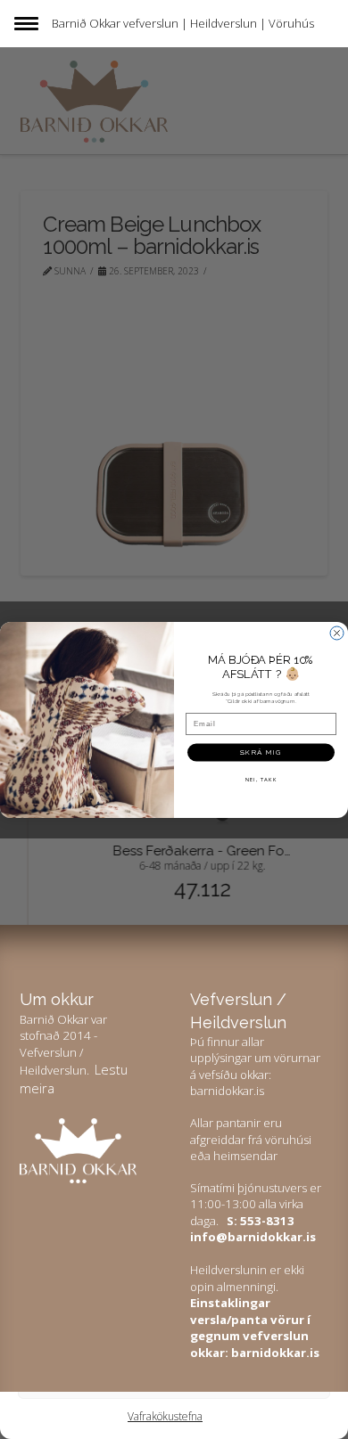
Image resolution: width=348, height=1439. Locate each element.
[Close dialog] (337, 633)
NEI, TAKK (261, 778)
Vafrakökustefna (165, 1416)
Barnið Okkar (86, 23)
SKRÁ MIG (261, 752)
